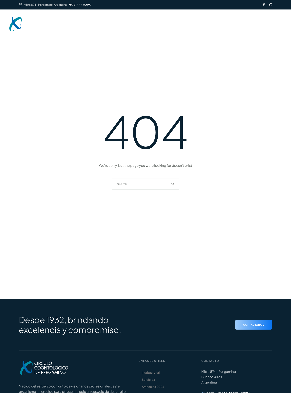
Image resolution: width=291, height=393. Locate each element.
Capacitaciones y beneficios (183, 21)
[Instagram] (270, 4)
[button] (253, 24)
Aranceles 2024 (144, 21)
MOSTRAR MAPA (80, 4)
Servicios (119, 21)
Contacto (146, 26)
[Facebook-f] (263, 4)
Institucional (97, 21)
